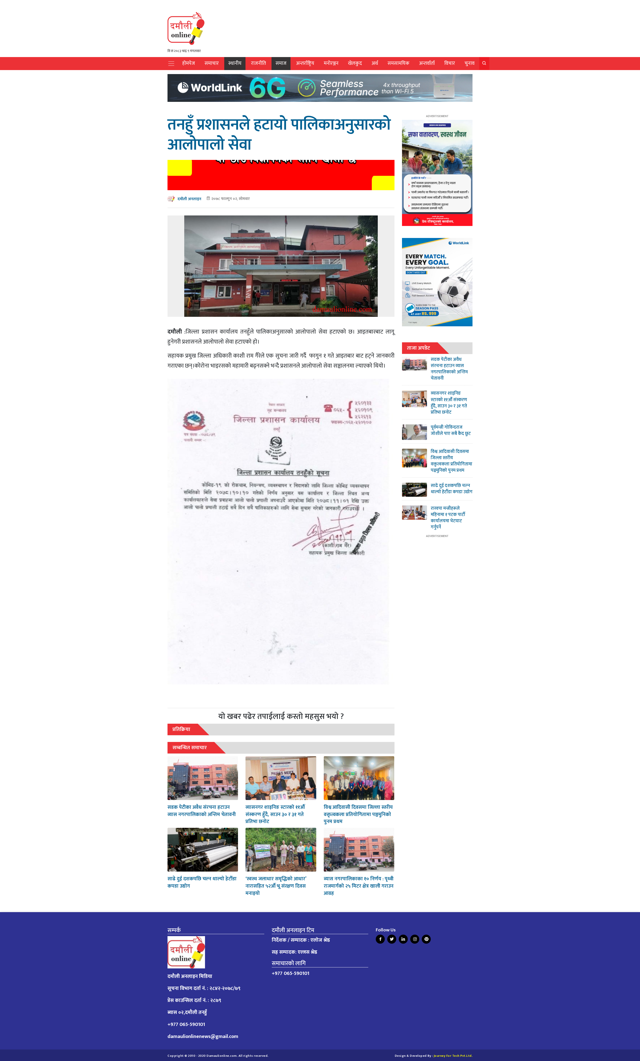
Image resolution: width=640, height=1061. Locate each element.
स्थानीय (235, 63)
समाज (281, 63)
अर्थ (375, 63)
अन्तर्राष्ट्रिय (305, 63)
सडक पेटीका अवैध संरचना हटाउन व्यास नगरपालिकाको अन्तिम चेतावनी (202, 811)
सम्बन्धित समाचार (189, 747)
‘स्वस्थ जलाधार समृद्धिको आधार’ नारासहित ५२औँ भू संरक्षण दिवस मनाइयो (276, 886)
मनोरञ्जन (331, 63)
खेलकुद (355, 63)
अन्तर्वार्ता (427, 63)
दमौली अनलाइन (189, 199)
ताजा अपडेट (418, 348)
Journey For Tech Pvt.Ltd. (453, 1055)
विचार (449, 63)
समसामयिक (399, 63)
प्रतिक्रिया (181, 729)
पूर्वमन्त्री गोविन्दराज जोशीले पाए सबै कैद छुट (451, 430)
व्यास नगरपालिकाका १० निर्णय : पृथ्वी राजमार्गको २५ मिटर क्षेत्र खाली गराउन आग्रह (359, 886)
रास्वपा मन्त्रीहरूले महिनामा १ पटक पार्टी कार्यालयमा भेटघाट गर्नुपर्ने (448, 518)
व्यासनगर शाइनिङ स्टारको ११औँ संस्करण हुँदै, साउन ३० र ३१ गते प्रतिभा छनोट (275, 814)
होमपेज (188, 63)
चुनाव (469, 63)
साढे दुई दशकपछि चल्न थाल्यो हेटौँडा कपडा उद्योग (202, 882)
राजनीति (258, 63)
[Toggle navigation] (171, 63)
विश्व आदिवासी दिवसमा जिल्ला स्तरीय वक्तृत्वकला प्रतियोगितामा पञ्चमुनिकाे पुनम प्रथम (358, 814)
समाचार (211, 63)
